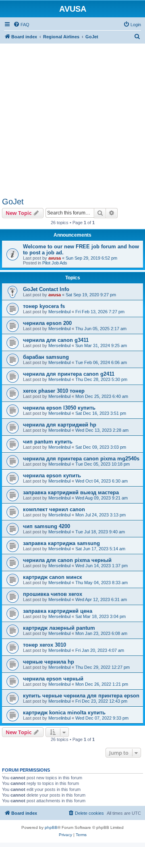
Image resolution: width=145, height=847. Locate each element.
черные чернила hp (48, 662)
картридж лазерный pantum (59, 628)
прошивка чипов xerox (52, 594)
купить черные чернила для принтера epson (81, 696)
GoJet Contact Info (46, 289)
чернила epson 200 (47, 323)
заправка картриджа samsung (61, 543)
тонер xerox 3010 (44, 645)
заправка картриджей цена (57, 611)
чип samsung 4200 (46, 526)
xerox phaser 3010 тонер (54, 391)
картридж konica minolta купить (64, 713)
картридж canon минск (52, 577)
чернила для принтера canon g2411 (68, 374)
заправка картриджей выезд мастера (71, 492)
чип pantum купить (47, 442)
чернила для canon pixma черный (67, 560)
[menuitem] (21, 24)
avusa (54, 258)
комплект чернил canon (54, 509)
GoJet (13, 201)
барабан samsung (46, 357)
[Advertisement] (72, 116)
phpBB (51, 827)
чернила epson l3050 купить (59, 408)
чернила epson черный (53, 679)
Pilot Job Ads (54, 262)
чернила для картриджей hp (59, 425)
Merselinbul (59, 311)
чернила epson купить (52, 475)
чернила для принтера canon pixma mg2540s (81, 459)
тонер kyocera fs (44, 306)
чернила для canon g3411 (56, 340)
